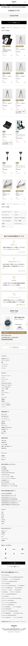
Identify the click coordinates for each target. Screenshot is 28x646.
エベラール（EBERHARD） (6, 613)
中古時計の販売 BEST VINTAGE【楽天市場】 (9, 499)
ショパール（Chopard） (5, 583)
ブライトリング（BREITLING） (6, 587)
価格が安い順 (9, 27)
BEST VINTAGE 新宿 (5, 482)
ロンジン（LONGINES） (17, 606)
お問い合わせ (3, 440)
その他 (3, 226)
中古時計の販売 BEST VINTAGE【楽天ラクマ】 (9, 502)
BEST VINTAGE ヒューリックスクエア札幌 (9, 485)
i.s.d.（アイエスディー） (5, 392)
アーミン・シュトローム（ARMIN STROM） (8, 602)
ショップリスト (4, 366)
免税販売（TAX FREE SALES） (6, 427)
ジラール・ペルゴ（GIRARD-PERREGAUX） (9, 594)
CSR (2, 536)
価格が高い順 (16, 27)
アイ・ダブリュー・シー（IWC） (6, 589)
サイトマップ (22, 621)
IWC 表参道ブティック (5, 480)
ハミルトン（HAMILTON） (5, 617)
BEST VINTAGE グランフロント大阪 (8, 484)
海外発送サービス (4, 429)
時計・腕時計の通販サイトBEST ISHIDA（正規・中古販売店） (13, 7)
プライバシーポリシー (16, 621)
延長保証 (3, 421)
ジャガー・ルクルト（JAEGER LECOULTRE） (9, 581)
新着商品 (3, 399)
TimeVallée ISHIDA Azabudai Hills (7, 472)
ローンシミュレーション (5, 420)
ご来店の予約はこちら (20, 304)
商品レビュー (3, 459)
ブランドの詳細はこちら (14, 22)
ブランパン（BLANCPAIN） (15, 579)
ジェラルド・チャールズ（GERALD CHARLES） (9, 611)
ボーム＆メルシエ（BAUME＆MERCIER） (8, 615)
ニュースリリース (4, 538)
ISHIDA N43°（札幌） (5, 470)
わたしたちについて (6, 528)
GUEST (2, 523)
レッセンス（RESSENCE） (5, 606)
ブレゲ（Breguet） (4, 579)
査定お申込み (3, 448)
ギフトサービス (4, 425)
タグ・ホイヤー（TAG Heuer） (15, 592)
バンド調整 (3, 431)
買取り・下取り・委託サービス (6, 446)
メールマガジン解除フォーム (13, 566)
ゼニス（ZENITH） (4, 592)
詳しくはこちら (22, 252)
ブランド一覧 (3, 397)
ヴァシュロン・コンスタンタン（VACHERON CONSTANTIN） (12, 577)
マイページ (4, 453)
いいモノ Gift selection (6, 220)
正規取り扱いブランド (5, 358)
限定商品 (3, 401)
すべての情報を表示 (14, 347)
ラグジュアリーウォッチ (6, 211)
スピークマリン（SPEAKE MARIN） (7, 604)
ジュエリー (17, 214)
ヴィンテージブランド (5, 360)
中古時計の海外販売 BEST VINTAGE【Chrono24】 (10, 504)
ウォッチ (16, 212)
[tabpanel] (14, 328)
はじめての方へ (4, 414)
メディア (3, 509)
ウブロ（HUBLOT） (17, 589)
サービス (3, 534)
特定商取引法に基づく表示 (6, 621)
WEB (2, 512)
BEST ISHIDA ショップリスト (8, 464)
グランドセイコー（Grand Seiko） (7, 600)
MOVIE (2, 516)
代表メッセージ (4, 531)
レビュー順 (22, 27)
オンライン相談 (4, 444)
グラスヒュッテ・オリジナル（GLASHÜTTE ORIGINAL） (11, 598)
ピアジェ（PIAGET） (4, 596)
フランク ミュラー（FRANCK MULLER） (8, 585)
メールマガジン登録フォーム (13, 563)
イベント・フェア (4, 364)
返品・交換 (3, 423)
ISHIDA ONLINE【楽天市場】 (6, 493)
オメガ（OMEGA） (21, 585)
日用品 (3, 223)
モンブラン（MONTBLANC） (6, 609)
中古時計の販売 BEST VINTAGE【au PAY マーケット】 (11, 501)
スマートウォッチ (5, 214)
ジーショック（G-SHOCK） (17, 617)
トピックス (3, 368)
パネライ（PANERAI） (18, 587)
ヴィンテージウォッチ (5, 403)
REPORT (3, 521)
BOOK (2, 514)
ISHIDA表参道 (4, 469)
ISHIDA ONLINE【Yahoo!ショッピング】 (8, 495)
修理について (3, 433)
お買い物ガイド (5, 411)
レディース (3, 406)
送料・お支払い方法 (4, 416)
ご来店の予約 (3, 442)
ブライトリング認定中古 (5, 404)
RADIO (2, 517)
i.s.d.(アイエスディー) (18, 223)
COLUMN (3, 519)
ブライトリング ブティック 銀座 (7, 476)
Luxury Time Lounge (5, 474)
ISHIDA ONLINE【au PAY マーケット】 (8, 497)
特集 (2, 362)
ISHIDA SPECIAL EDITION (7, 217)
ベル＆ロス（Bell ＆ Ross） (18, 613)
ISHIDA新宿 (3, 467)
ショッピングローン (5, 418)
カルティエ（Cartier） (5, 575)
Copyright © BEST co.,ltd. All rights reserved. (14, 631)
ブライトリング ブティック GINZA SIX (8, 478)
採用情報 (3, 540)
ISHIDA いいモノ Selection (20, 217)
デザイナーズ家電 (18, 220)
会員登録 (3, 455)
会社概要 (3, 533)
